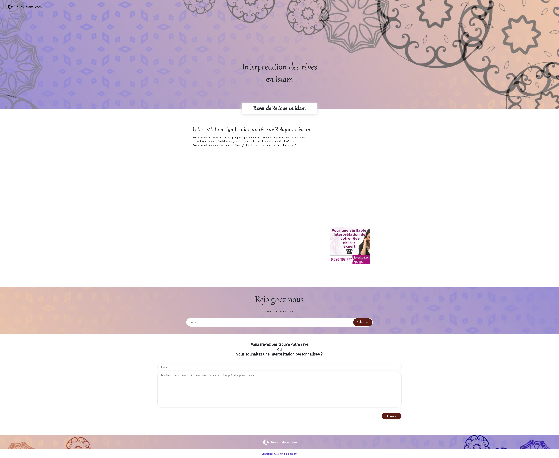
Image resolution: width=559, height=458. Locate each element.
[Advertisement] (279, 41)
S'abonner (362, 322)
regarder (281, 145)
